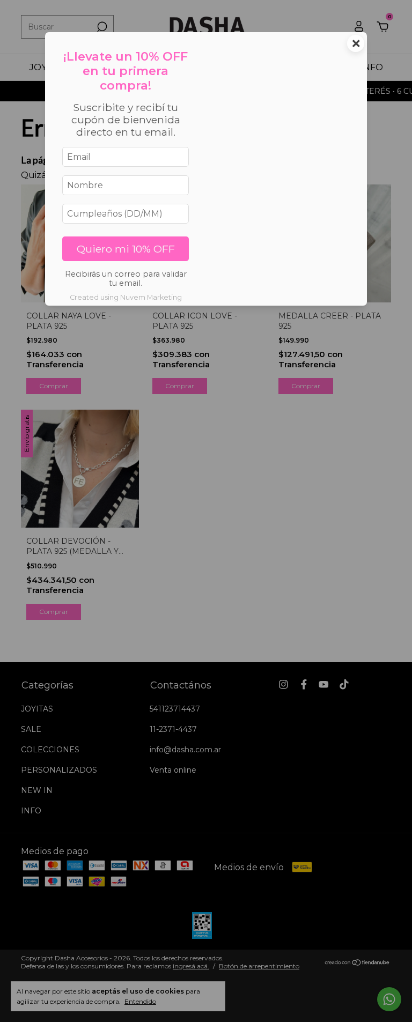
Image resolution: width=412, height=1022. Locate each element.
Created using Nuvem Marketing (126, 297)
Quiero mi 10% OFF (126, 248)
